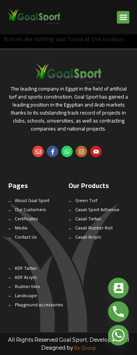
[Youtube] (96, 151)
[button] (123, 17)
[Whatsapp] (67, 151)
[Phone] (118, 311)
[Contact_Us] (118, 288)
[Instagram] (81, 151)
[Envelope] (38, 151)
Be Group (85, 348)
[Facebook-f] (52, 151)
